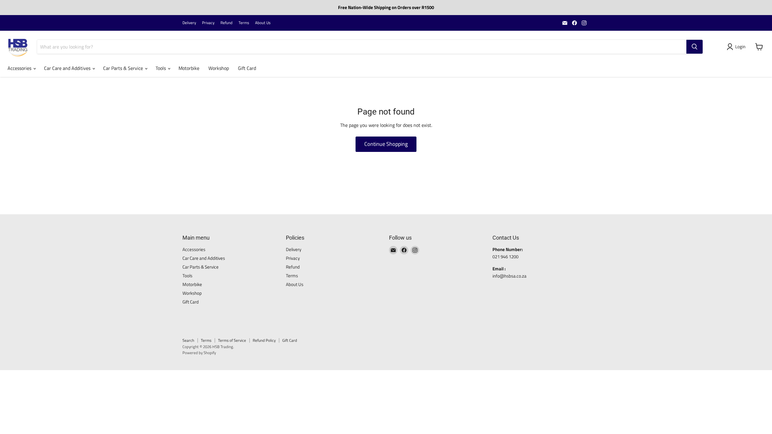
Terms (244, 22)
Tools (161, 68)
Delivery (189, 22)
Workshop (218, 68)
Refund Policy (264, 340)
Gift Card (247, 68)
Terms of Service (232, 340)
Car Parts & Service (123, 68)
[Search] (694, 47)
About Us (263, 22)
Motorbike (189, 68)
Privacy (208, 22)
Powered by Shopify (199, 353)
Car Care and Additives (68, 68)
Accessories (20, 68)
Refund (226, 22)
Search (188, 340)
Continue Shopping (386, 144)
